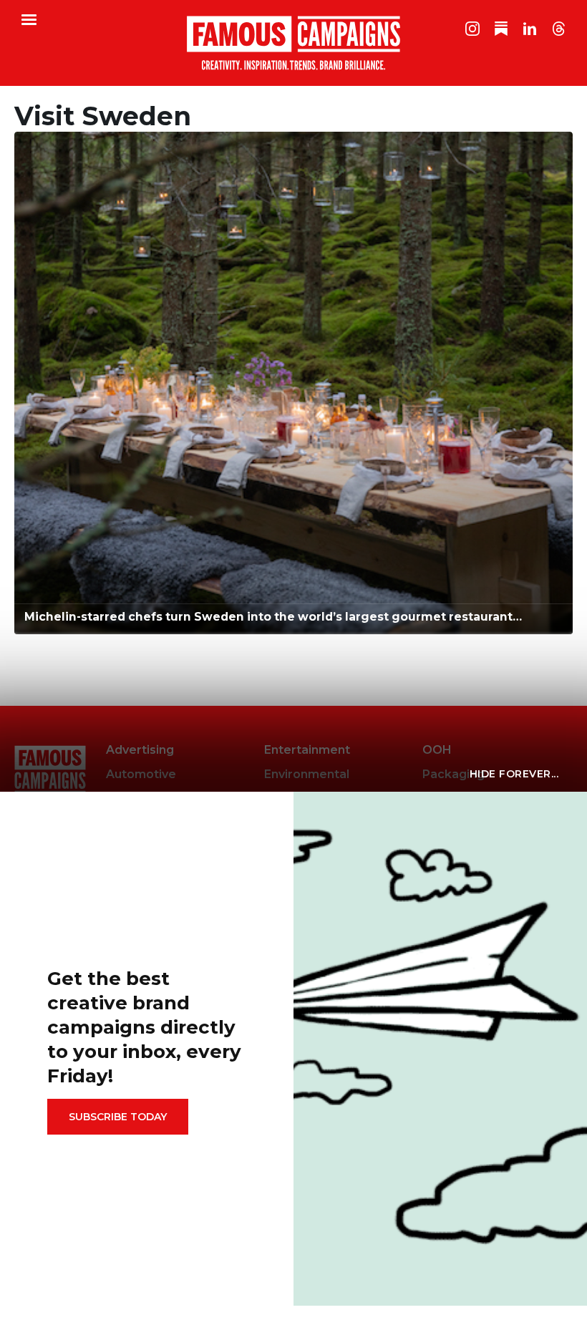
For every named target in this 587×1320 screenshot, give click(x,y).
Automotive (141, 774)
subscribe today (118, 1116)
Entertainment (307, 750)
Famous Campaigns (293, 43)
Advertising (140, 750)
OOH (437, 750)
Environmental (306, 774)
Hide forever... (514, 773)
